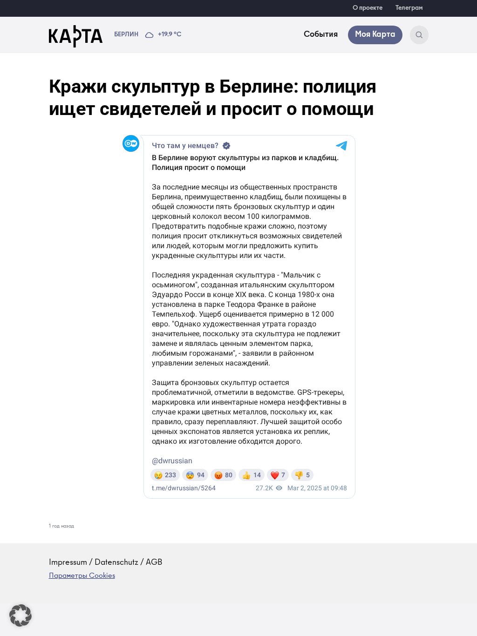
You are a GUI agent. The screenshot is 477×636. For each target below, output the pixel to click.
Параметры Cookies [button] (82, 576)
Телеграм (409, 8)
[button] (20, 615)
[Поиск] (419, 35)
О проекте (367, 8)
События (321, 35)
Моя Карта (375, 35)
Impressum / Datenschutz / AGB (106, 563)
